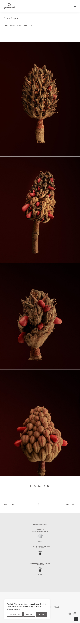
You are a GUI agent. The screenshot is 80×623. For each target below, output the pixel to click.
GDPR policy (55, 607)
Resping (29, 614)
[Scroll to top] (76, 619)
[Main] (40, 504)
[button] (75, 6)
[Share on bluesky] (48, 486)
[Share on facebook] (31, 486)
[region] (27, 609)
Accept (41, 614)
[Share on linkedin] (39, 486)
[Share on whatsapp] (44, 486)
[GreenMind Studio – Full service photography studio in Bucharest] (9, 6)
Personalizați (15, 614)
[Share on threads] (35, 486)
